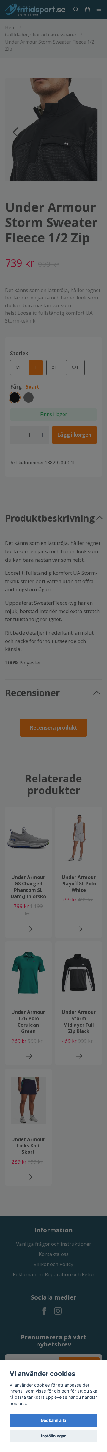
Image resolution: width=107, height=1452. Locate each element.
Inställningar (53, 1435)
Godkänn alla (53, 1420)
